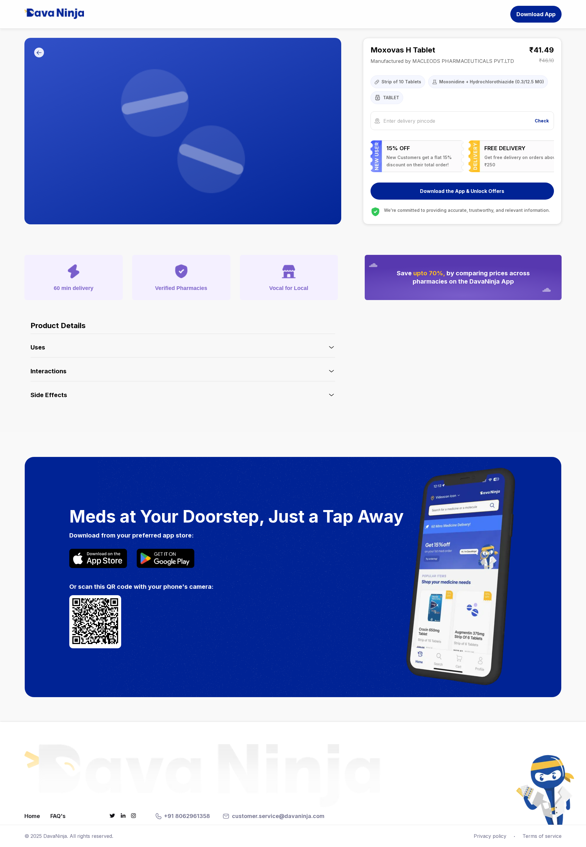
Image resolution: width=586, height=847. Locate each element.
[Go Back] (39, 53)
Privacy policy (490, 836)
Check (542, 120)
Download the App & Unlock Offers (462, 191)
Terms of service (542, 836)
